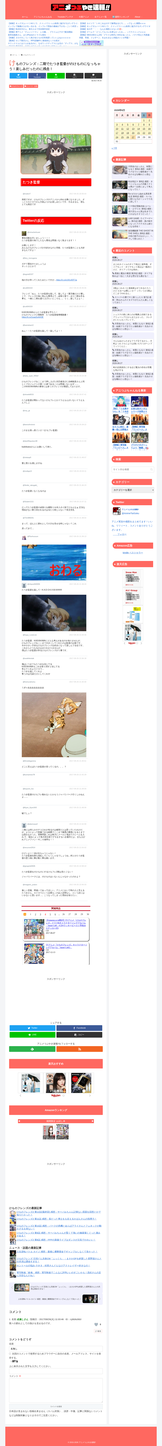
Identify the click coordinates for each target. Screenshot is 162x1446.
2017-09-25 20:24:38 (77, 376)
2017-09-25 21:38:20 (77, 584)
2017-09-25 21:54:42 (77, 847)
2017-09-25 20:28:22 (77, 424)
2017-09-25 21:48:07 (77, 457)
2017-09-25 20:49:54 (77, 274)
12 (127, 128)
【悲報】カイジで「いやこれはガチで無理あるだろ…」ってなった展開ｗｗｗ (112, 23)
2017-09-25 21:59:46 (77, 635)
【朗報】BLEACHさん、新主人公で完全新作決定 (29, 29)
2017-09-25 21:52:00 (77, 824)
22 (144, 133)
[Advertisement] (56, 112)
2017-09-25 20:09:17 (77, 325)
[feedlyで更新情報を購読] (32, 1049)
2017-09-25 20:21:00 (77, 441)
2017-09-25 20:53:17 (77, 306)
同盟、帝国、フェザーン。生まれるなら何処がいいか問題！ (104, 38)
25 (122, 137)
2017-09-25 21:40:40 (77, 682)
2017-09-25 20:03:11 (77, 471)
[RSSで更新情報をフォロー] (79, 1049)
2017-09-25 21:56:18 (77, 658)
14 (138, 128)
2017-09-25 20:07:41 (77, 394)
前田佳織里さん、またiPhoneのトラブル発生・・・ (30, 35)
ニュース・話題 (32, 86)
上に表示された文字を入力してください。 (30, 1366)
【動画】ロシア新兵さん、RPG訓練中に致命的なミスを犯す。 (35, 40)
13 (133, 128)
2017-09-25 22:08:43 (77, 866)
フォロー (120, 534)
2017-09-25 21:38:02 (77, 518)
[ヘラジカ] (56, 173)
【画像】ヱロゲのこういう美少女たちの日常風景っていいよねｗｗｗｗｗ (39, 38)
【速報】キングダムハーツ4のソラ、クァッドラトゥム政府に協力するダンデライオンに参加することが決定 (54, 23)
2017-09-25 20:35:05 (77, 288)
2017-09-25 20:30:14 (77, 258)
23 (149, 133)
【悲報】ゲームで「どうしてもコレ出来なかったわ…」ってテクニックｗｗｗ (112, 32)
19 (127, 133)
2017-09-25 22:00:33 (77, 885)
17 (117, 133)
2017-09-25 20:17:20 (77, 411)
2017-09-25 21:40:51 (77, 761)
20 (133, 133)
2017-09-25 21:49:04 (77, 789)
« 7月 (114, 148)
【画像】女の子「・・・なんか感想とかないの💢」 (101, 29)
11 (122, 128)
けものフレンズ (17, 86)
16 (149, 128)
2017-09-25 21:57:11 (77, 502)
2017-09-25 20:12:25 (77, 232)
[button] (151, 469)
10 (117, 128)
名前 (11, 1344)
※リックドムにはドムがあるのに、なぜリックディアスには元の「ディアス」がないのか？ (47, 43)
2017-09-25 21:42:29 (77, 775)
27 (133, 137)
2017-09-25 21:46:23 (77, 485)
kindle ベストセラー (133, 552)
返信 (99, 1331)
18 (122, 133)
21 (138, 133)
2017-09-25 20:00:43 (77, 194)
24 (117, 137)
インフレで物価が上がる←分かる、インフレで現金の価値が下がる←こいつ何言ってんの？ (47, 26)
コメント (15, 1376)
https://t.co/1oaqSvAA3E (33, 317)
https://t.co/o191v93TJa (66, 280)
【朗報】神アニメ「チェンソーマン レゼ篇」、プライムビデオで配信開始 (40, 32)
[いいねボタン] (96, 1324)
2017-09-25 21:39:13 (77, 536)
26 (127, 137)
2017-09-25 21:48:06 (77, 807)
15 (144, 128)
